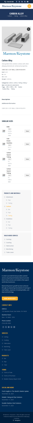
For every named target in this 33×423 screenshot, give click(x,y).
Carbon (11, 83)
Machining (9, 249)
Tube (5, 365)
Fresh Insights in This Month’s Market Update (15, 391)
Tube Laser (10, 252)
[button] (28, 29)
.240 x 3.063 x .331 (11, 87)
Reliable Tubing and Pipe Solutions (12, 397)
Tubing (20, 83)
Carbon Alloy (5, 89)
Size (10, 129)
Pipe (9, 200)
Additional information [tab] (8, 103)
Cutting (8, 239)
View (27, 131)
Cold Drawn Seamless (9, 141)
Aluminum (9, 197)
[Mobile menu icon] (29, 6)
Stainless (9, 219)
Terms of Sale (8, 372)
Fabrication (10, 246)
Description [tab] (6, 99)
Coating (8, 242)
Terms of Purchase (9, 376)
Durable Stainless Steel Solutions (11, 403)
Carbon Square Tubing (9, 155)
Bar (9, 209)
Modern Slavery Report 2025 (12, 379)
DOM (8, 127)
